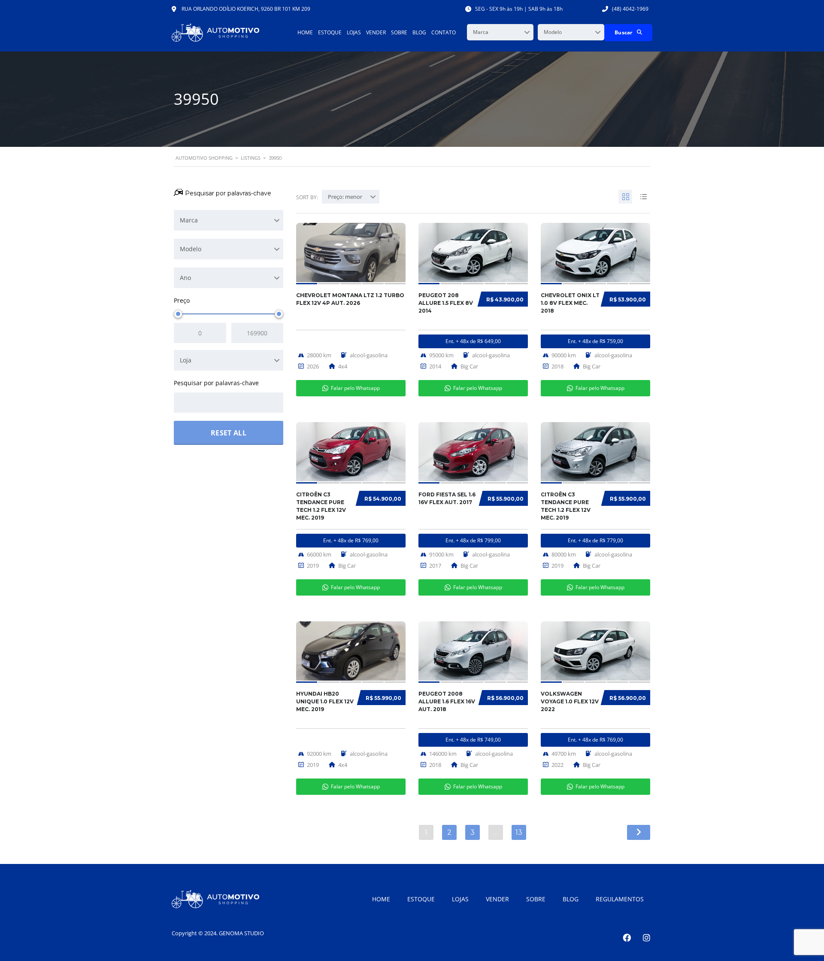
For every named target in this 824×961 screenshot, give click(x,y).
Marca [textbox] (480, 32)
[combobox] (500, 32)
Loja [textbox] (185, 360)
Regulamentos (620, 899)
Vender (376, 32)
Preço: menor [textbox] (345, 197)
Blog (419, 32)
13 (518, 832)
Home (305, 32)
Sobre (399, 32)
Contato (443, 32)
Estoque (330, 32)
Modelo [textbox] (553, 32)
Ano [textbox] (185, 278)
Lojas (354, 32)
